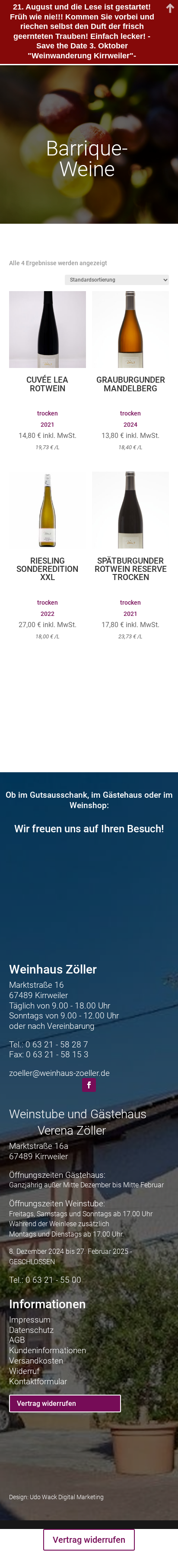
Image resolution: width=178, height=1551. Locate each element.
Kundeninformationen (47, 1350)
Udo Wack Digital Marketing (67, 1497)
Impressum (30, 1320)
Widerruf (24, 1371)
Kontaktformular (38, 1381)
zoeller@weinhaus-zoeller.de (59, 1073)
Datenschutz (31, 1330)
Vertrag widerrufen (46, 1403)
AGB (17, 1340)
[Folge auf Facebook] (89, 1085)
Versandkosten (36, 1361)
